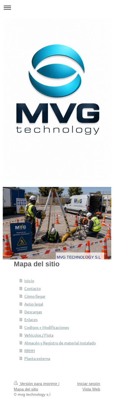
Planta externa (37, 358)
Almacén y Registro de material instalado (60, 342)
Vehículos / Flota (38, 334)
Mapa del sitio (26, 389)
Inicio (29, 280)
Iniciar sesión (88, 383)
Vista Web (91, 389)
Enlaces (31, 319)
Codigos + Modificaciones (46, 327)
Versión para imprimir (38, 383)
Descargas (33, 311)
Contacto (32, 288)
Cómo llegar (34, 296)
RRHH (29, 350)
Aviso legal (33, 303)
